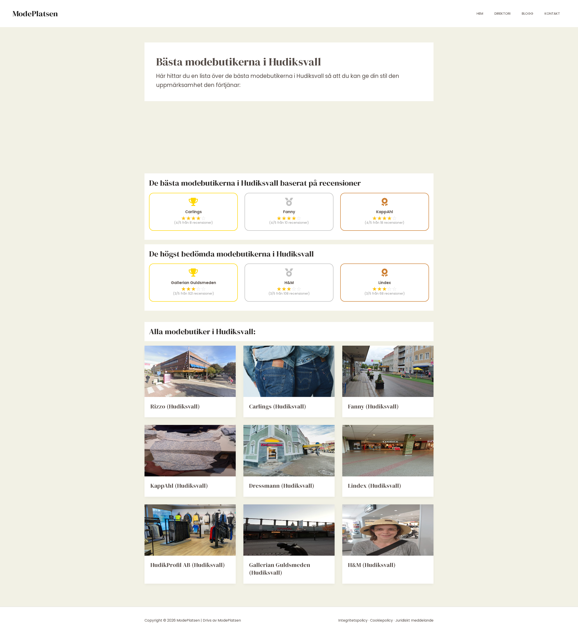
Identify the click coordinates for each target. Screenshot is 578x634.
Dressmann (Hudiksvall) (281, 486)
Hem (480, 13)
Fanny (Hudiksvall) (373, 406)
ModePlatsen (35, 13)
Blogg (527, 13)
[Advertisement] (289, 137)
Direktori (502, 13)
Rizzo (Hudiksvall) (175, 406)
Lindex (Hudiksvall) (374, 486)
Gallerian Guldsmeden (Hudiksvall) (279, 569)
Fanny (289, 211)
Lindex (384, 282)
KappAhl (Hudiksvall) (179, 486)
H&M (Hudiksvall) (372, 565)
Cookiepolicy (381, 620)
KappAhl (384, 211)
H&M (289, 282)
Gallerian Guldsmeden (193, 282)
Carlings (193, 211)
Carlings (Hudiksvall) (277, 406)
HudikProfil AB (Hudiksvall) (187, 565)
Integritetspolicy (353, 620)
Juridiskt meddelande (414, 620)
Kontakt (552, 13)
